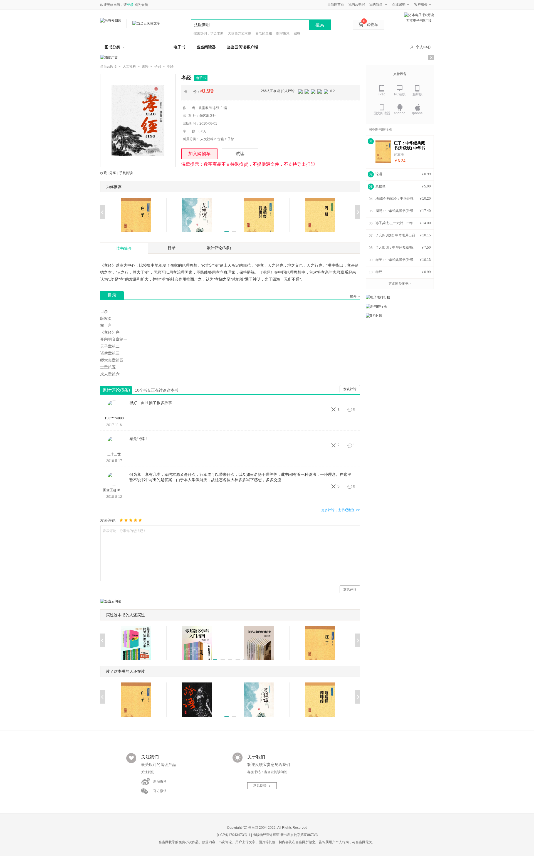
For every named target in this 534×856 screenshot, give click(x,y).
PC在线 (400, 94)
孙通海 (399, 154)
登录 (130, 5)
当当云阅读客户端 (242, 47)
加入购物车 (199, 153)
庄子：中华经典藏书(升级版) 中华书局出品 (409, 145)
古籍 (220, 139)
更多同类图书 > (400, 284)
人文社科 (207, 139)
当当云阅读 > (110, 66)
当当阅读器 (206, 47)
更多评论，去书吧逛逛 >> (340, 510)
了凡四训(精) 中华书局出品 (395, 235)
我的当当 (375, 4)
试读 (240, 153)
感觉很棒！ (139, 438)
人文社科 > (131, 66)
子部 (231, 139)
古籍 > (147, 66)
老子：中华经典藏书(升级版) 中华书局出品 (396, 260)
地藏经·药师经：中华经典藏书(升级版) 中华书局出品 (396, 199)
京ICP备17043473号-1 (233, 835)
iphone (417, 113)
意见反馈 (259, 786)
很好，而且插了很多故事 (150, 402)
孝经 (170, 66)
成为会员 (141, 5)
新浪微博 (160, 781)
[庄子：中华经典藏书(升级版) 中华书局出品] (383, 151)
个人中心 (423, 47)
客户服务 (420, 4)
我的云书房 (356, 4)
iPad (382, 94)
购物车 (370, 24)
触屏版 (417, 94)
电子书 (179, 47)
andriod (400, 113)
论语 (378, 174)
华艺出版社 (207, 116)
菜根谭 (380, 186)
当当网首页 (335, 4)
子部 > (159, 66)
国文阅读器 (382, 113)
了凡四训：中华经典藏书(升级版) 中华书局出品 (396, 247)
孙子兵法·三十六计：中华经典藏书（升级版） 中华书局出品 (396, 223)
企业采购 (399, 4)
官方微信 (160, 791)
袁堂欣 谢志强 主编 (213, 108)
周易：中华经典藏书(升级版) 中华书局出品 (396, 211)
